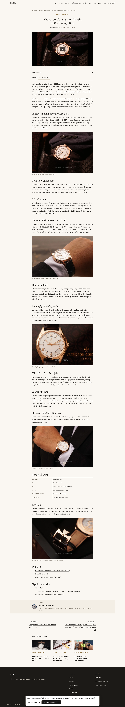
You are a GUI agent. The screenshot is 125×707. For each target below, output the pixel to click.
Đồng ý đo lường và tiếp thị (51, 702)
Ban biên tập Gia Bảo (55, 27)
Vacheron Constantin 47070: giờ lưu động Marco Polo (61, 658)
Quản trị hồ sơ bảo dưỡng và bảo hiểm (48, 577)
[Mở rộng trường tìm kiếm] (56, 3)
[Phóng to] (90, 135)
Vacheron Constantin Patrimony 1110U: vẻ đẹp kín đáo (41, 658)
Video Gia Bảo (40, 588)
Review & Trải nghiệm (44, 10)
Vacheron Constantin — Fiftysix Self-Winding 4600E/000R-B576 (58, 591)
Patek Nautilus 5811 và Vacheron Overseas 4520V (80, 658)
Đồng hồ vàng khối (41, 574)
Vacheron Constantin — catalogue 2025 (49, 594)
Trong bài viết (36, 72)
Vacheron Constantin (39, 84)
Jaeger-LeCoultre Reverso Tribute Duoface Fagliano (42, 626)
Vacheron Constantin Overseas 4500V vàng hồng (52, 571)
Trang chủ (34, 10)
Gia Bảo (13, 3)
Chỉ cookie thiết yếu (34, 702)
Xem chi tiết (91, 698)
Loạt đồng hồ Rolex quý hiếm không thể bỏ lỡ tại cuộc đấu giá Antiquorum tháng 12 (80, 627)
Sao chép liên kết (43, 77)
